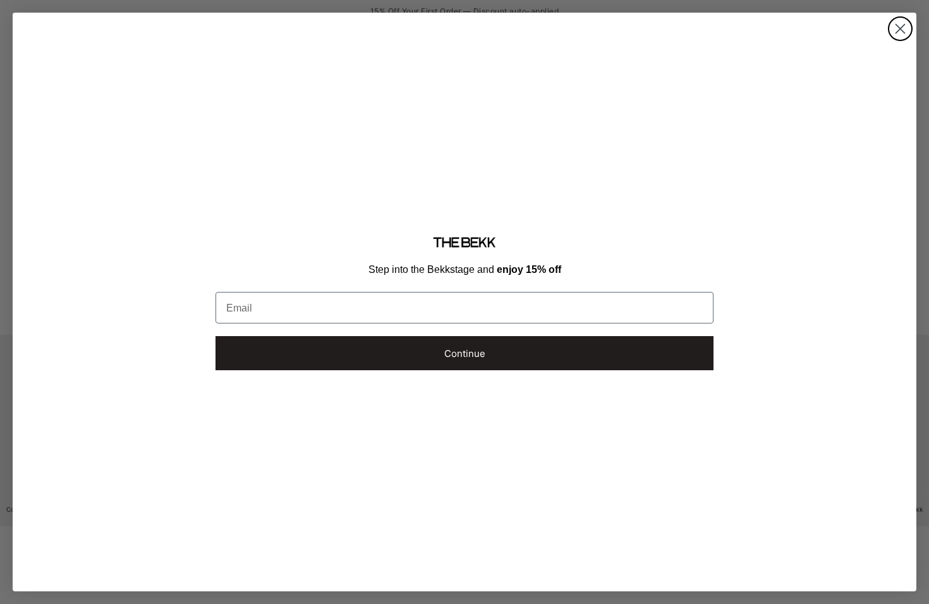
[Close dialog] (900, 29)
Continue (464, 353)
